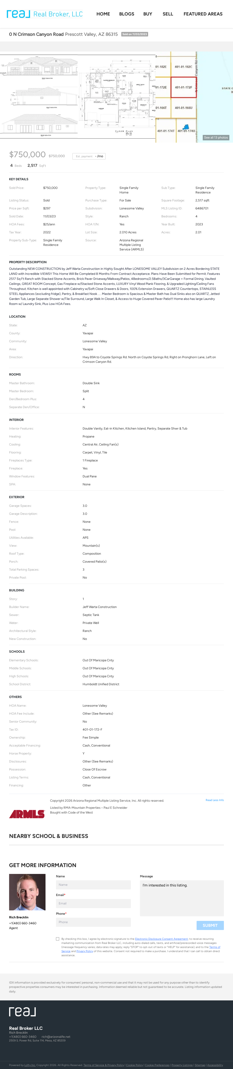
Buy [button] (147, 14)
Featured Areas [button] (203, 14)
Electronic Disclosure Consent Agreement (161, 938)
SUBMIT (210, 925)
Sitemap (200, 1065)
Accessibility (215, 1065)
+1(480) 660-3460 (22, 1037)
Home (103, 14)
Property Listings (182, 1065)
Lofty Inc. (30, 1065)
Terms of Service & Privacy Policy (104, 1065)
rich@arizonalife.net (56, 1037)
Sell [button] (168, 14)
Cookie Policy (134, 1065)
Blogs (126, 14)
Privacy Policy (84, 951)
